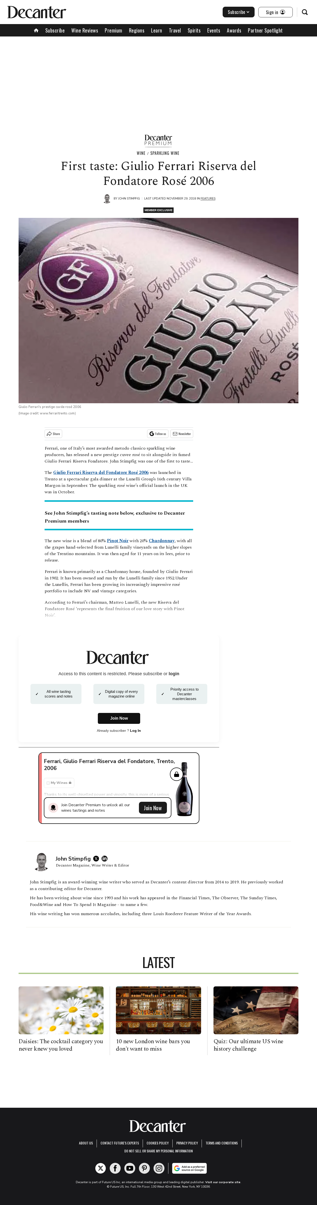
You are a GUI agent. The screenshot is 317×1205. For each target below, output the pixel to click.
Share (56, 434)
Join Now (153, 808)
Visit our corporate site (222, 1182)
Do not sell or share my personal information (158, 1150)
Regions (137, 30)
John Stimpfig (129, 199)
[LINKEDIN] (106, 858)
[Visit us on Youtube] (129, 1168)
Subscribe (236, 12)
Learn (156, 30)
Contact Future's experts (120, 1142)
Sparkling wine (164, 153)
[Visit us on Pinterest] (144, 1168)
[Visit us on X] (100, 1168)
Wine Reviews (84, 30)
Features (208, 199)
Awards (234, 30)
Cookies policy (158, 1142)
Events (213, 30)
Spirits (194, 30)
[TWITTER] (97, 858)
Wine (141, 153)
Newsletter (185, 434)
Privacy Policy (187, 1142)
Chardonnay (162, 540)
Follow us (160, 434)
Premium (113, 30)
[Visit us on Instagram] (159, 1168)
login (174, 673)
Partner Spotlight (265, 30)
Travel (175, 30)
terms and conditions (222, 1142)
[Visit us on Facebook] (115, 1168)
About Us (86, 1142)
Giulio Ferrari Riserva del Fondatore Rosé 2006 (101, 472)
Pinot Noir (118, 540)
